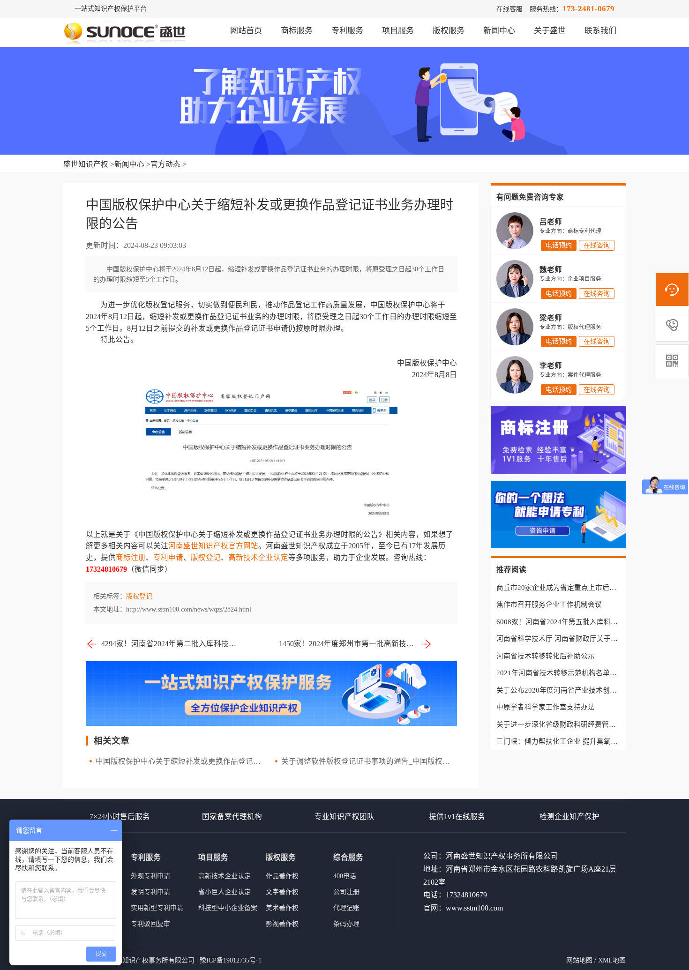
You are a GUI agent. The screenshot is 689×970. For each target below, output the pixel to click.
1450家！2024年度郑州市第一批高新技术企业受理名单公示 (355, 644)
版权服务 (448, 30)
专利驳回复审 (150, 923)
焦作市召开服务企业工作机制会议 (549, 604)
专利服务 (347, 30)
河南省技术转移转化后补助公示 (545, 656)
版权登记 (206, 557)
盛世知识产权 (85, 164)
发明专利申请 (150, 891)
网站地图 (579, 960)
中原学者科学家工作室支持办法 (545, 707)
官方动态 (165, 164)
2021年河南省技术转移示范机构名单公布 (560, 673)
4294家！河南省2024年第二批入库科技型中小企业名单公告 (170, 644)
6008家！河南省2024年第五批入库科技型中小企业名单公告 (588, 622)
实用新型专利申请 (157, 907)
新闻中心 (499, 30)
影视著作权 (282, 923)
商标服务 (297, 30)
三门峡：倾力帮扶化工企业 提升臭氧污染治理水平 (574, 741)
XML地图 (612, 960)
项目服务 (398, 30)
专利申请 (168, 557)
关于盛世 (550, 30)
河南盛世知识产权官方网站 (213, 546)
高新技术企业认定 (258, 557)
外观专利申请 (150, 876)
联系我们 (600, 30)
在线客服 (509, 9)
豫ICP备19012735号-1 (231, 960)
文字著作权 (282, 891)
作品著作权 (282, 876)
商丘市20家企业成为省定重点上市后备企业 (563, 587)
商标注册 (131, 557)
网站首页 (246, 30)
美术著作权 (282, 907)
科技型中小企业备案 (227, 907)
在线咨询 (597, 245)
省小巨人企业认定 (224, 891)
